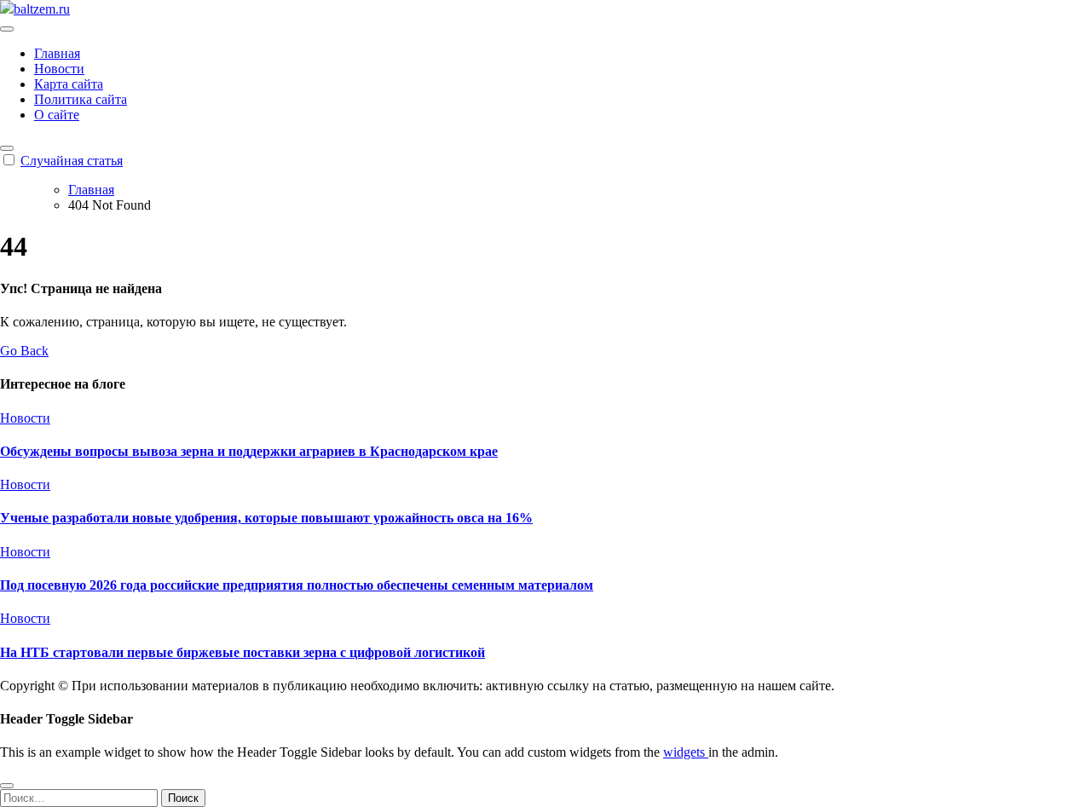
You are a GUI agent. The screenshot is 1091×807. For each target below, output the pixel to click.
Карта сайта (68, 84)
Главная (57, 53)
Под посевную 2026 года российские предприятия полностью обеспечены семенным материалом (296, 585)
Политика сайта (80, 99)
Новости (59, 68)
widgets (685, 752)
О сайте (56, 114)
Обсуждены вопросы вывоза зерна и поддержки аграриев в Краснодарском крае (249, 451)
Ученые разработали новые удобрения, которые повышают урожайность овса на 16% (266, 517)
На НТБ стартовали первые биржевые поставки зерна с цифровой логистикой (242, 652)
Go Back (24, 350)
